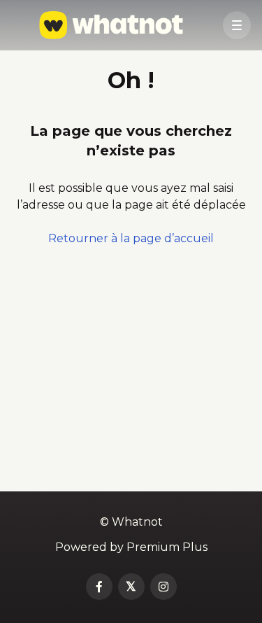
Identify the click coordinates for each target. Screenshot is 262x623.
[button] (237, 25)
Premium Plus (167, 547)
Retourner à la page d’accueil (131, 238)
